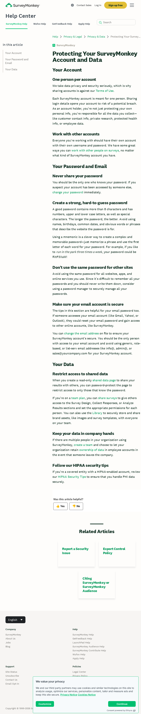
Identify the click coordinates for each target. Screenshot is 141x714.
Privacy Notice (68, 694)
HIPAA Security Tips (72, 477)
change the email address (81, 333)
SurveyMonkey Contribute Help (89, 650)
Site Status (11, 671)
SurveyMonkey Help (83, 634)
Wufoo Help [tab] (39, 24)
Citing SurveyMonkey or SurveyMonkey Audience (96, 584)
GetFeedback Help (82, 638)
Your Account (13, 53)
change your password (67, 192)
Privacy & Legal (73, 36)
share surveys (107, 398)
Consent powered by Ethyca (119, 710)
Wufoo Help (79, 654)
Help (55, 36)
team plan (78, 398)
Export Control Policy (114, 551)
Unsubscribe (12, 675)
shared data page (104, 380)
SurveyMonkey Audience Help (88, 646)
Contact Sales (84, 5)
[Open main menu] (131, 5)
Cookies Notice (87, 694)
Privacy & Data (96, 36)
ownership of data (91, 450)
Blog (8, 646)
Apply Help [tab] (84, 24)
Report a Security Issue (75, 551)
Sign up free (116, 5)
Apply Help (78, 658)
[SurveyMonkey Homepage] (23, 5)
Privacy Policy (80, 675)
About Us (10, 638)
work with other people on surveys (95, 150)
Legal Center (79, 671)
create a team (83, 445)
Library (97, 413)
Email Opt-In (12, 683)
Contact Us (11, 679)
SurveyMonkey (13, 634)
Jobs (8, 642)
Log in (98, 5)
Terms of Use (104, 91)
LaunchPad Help (81, 642)
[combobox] (15, 619)
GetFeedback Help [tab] (62, 24)
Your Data (11, 69)
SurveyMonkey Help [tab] (16, 24)
